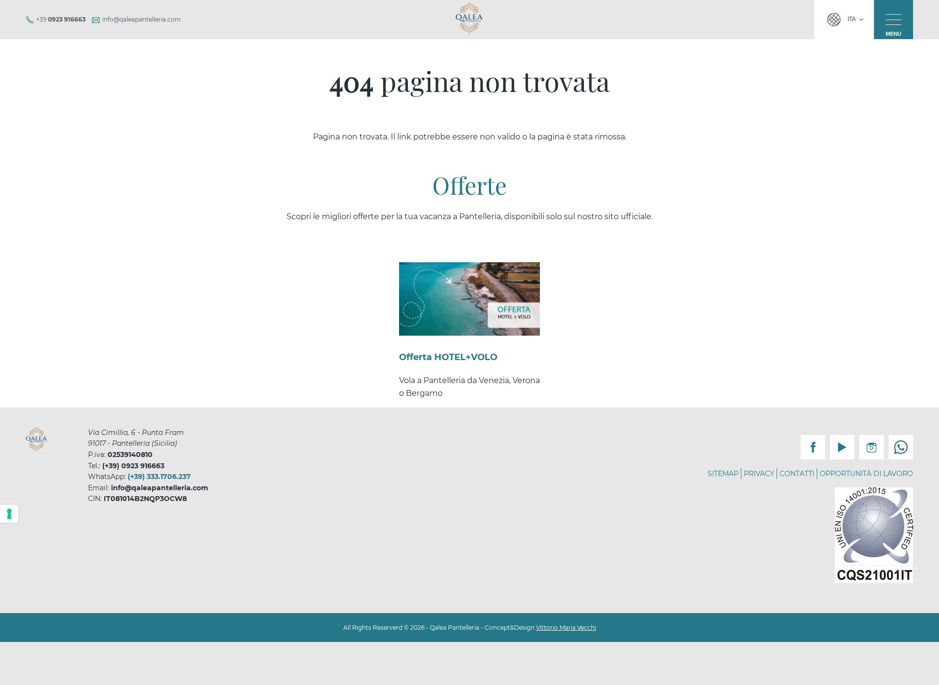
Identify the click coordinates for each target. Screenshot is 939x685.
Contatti (797, 473)
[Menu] (893, 19)
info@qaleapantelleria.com (141, 19)
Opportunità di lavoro (866, 473)
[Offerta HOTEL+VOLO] (469, 299)
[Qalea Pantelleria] (469, 17)
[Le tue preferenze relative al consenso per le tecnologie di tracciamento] (9, 513)
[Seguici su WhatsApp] (901, 447)
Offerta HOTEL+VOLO (448, 357)
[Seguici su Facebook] (813, 447)
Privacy (759, 473)
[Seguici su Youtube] (842, 447)
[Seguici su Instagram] (871, 447)
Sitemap (723, 473)
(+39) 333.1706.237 (159, 476)
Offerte (469, 185)
